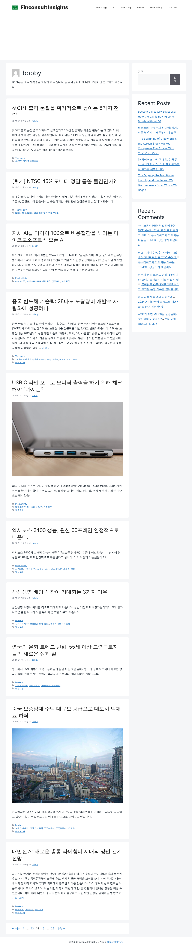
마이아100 (20, 281)
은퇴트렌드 (34, 685)
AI (114, 7)
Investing (126, 7)
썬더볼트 (48, 507)
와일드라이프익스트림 (59, 568)
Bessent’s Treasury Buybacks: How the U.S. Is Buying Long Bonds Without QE (157, 116)
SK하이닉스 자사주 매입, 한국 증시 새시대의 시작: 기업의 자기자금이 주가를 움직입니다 (159, 164)
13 (32, 928)
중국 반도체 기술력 (68, 359)
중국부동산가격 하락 (65, 828)
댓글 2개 (19, 510)
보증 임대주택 (21, 828)
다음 (61, 928)
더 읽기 (46, 347)
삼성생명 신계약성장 (39, 623)
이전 (16, 928)
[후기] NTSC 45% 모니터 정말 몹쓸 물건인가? (64, 181)
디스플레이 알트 (34, 507)
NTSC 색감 (32, 213)
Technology (100, 7)
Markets (172, 7)
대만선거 (19, 909)
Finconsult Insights (44, 7)
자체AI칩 (66, 281)
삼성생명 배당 (21, 623)
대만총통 (29, 909)
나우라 (42, 359)
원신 (73, 568)
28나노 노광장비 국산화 (26, 359)
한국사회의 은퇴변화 (50, 685)
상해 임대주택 (36, 828)
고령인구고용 (21, 685)
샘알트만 (56, 281)
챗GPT (18, 161)
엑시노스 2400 (40, 568)
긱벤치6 (28, 568)
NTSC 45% (20, 213)
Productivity (156, 7)
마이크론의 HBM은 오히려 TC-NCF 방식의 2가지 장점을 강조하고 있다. (158, 230)
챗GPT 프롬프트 (30, 161)
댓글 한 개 (20, 362)
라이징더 (38, 909)
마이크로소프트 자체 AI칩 (39, 281)
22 (52, 928)
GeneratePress (115, 942)
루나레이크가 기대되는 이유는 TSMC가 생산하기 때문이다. (158, 240)
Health (140, 7)
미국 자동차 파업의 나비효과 (155, 296)
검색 (140, 71)
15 (42, 928)
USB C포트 (20, 507)
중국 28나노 (52, 359)
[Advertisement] (96, 38)
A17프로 (19, 568)
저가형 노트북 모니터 (49, 213)
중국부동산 (49, 828)
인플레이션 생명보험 (60, 623)
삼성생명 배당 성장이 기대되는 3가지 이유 (59, 592)
